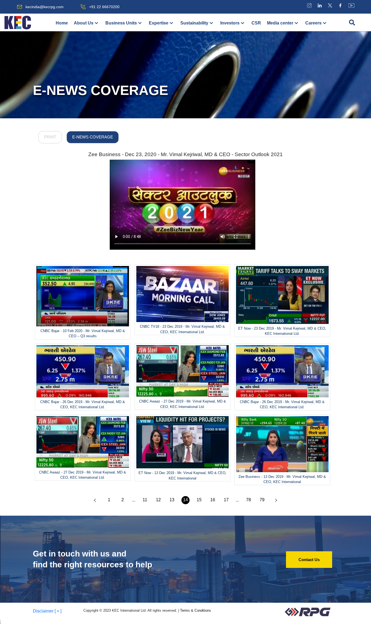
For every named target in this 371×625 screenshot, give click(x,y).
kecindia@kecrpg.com (45, 7)
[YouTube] (351, 5)
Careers (313, 23)
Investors (230, 23)
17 (226, 499)
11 (145, 499)
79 (262, 499)
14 (185, 499)
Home (62, 23)
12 (158, 499)
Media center (280, 23)
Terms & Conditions (195, 610)
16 (212, 499)
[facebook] (340, 5)
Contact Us (309, 559)
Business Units (121, 23)
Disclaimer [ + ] (47, 611)
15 (199, 499)
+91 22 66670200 (104, 7)
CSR (256, 23)
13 (171, 499)
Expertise (158, 23)
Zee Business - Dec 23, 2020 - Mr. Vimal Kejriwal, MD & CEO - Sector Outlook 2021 (185, 154)
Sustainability (194, 23)
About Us (83, 23)
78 (248, 499)
